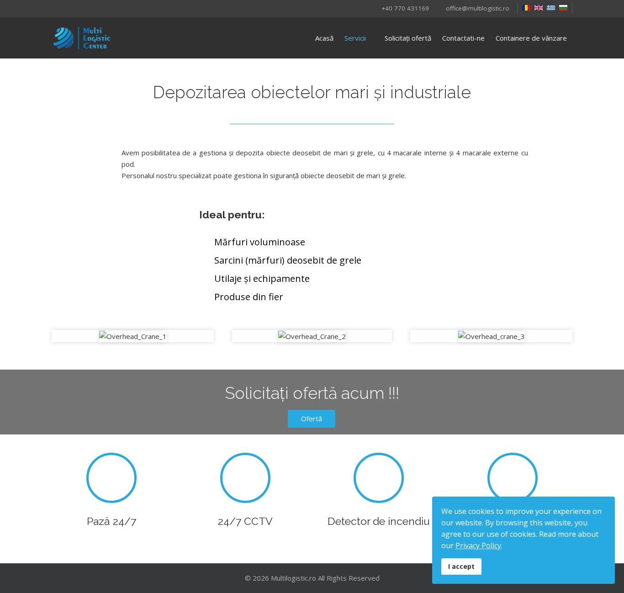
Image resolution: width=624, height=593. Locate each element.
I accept (461, 566)
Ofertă (311, 418)
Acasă (324, 37)
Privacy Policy (478, 545)
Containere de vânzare (531, 37)
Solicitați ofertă (408, 37)
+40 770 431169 (405, 8)
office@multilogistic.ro (477, 8)
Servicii (355, 37)
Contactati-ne (463, 37)
